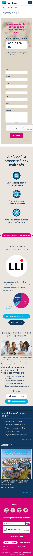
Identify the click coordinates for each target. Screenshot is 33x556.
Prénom (8, 76)
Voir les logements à (17, 235)
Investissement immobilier (14, 421)
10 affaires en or (18, 396)
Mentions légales (8, 547)
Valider (16, 135)
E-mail (8, 83)
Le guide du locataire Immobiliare (16, 434)
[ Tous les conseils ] (25, 439)
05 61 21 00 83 (10, 542)
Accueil (3, 8)
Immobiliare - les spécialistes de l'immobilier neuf (9, 2)
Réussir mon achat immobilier (15, 424)
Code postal (9, 97)
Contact (4, 550)
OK (28, 523)
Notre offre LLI (16, 322)
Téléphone (9, 90)
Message (9, 110)
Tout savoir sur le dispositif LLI (16, 316)
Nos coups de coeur (18, 401)
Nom (7, 69)
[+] (2, 489)
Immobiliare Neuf (6, 552)
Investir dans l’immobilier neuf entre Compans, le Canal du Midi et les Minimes (16, 483)
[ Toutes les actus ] (26, 492)
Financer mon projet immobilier (15, 428)
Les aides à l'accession (12, 431)
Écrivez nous (26, 542)
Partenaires (21, 547)
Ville (7, 103)
